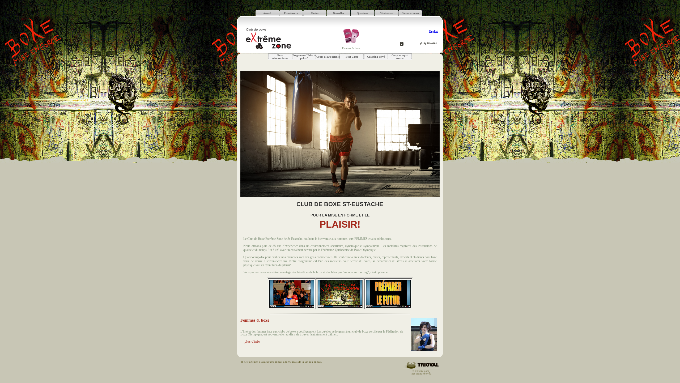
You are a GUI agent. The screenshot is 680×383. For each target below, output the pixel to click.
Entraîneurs (291, 13)
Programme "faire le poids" (304, 57)
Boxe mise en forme (280, 57)
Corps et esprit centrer (400, 57)
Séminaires (386, 13)
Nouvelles (338, 13)
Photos (314, 13)
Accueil (267, 13)
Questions (362, 13)
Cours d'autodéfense (328, 56)
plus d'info (252, 341)
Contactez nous (410, 13)
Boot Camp (352, 56)
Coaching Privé (376, 56)
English (433, 31)
